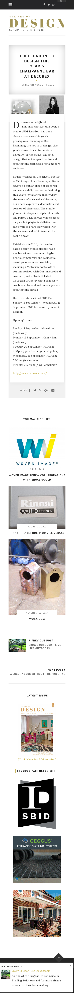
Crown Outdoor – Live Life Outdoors (31, 971)
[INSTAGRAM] (53, 1)
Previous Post (42, 640)
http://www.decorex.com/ (30, 373)
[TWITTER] (48, 1)
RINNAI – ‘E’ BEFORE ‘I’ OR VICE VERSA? (37, 533)
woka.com (37, 619)
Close (71, 965)
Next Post (56, 669)
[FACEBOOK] (44, 1)
